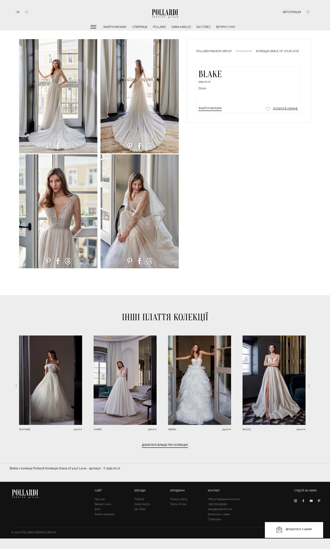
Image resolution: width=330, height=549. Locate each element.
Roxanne (24, 429)
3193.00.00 (301, 429)
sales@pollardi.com (220, 509)
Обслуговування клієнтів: (224, 499)
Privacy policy (179, 499)
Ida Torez (203, 26)
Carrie (98, 429)
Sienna (172, 429)
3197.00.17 (78, 429)
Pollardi (159, 26)
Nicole (247, 429)
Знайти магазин (114, 26)
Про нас (100, 499)
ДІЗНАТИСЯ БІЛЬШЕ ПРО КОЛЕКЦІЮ (165, 444)
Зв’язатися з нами (219, 514)
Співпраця (139, 26)
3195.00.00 (226, 429)
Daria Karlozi (181, 26)
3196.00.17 (152, 429)
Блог (98, 509)
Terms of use (178, 504)
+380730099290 (217, 504)
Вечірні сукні (225, 26)
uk (18, 12)
